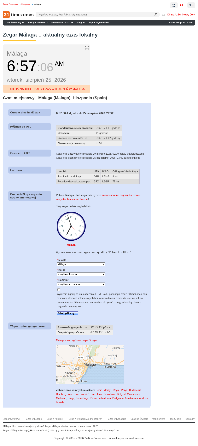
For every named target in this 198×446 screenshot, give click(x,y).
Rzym (116, 390)
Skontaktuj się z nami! (181, 22)
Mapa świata (158, 419)
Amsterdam (131, 398)
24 (181, 5)
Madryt (107, 390)
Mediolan (61, 398)
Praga (71, 398)
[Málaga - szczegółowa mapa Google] (90, 382)
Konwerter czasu (60, 22)
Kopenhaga (82, 398)
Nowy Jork (188, 14)
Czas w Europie (34, 419)
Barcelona (96, 394)
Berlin (99, 390)
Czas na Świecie (139, 419)
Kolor (61, 269)
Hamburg (61, 394)
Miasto (61, 260)
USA (178, 14)
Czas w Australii (55, 419)
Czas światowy (13, 22)
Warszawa (73, 394)
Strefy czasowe (36, 22)
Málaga (71, 244)
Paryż (124, 390)
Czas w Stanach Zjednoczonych (85, 419)
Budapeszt (135, 390)
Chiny (170, 14)
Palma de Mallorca (100, 398)
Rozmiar (62, 279)
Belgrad (121, 394)
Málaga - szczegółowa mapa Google (76, 340)
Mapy (80, 22)
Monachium (133, 394)
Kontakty (190, 419)
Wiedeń (85, 394)
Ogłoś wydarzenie (99, 22)
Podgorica (118, 398)
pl (190, 5)
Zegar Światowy (11, 419)
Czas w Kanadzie (117, 419)
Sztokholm (109, 394)
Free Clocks (175, 419)
